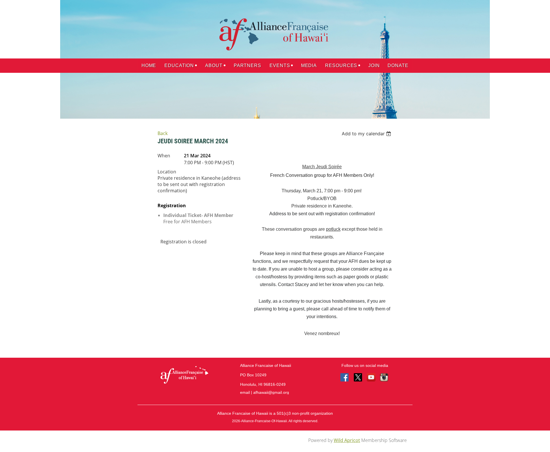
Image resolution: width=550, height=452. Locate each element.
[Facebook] (344, 377)
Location (167, 172)
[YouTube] (371, 377)
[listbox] (367, 133)
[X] (358, 377)
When (164, 155)
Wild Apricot (347, 440)
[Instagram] (384, 377)
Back (163, 133)
